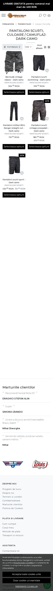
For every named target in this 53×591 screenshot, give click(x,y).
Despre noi (8, 493)
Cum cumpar (9, 524)
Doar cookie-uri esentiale (26, 580)
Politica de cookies (24, 563)
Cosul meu (8, 527)
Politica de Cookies (12, 508)
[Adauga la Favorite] (21, 70)
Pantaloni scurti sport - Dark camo (14, 181)
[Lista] (45, 47)
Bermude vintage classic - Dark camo (14, 78)
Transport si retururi (13, 535)
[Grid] (49, 47)
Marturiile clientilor (12, 504)
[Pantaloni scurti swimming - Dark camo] (39, 62)
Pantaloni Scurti (24, 24)
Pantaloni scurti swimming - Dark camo (39, 78)
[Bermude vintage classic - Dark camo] (13, 62)
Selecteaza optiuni (14, 92)
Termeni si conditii (12, 497)
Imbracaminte (8, 24)
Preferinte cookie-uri (26, 586)
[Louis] (40, 469)
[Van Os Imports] (12, 469)
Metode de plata (11, 531)
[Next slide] (47, 464)
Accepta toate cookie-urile (26, 574)
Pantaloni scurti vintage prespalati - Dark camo (39, 128)
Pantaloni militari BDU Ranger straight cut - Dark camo (14, 128)
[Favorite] (44, 15)
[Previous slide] (6, 464)
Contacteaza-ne (11, 551)
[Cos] (49, 15)
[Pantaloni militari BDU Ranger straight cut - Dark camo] (13, 110)
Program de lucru (11, 489)
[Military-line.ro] (17, 15)
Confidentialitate (11, 500)
